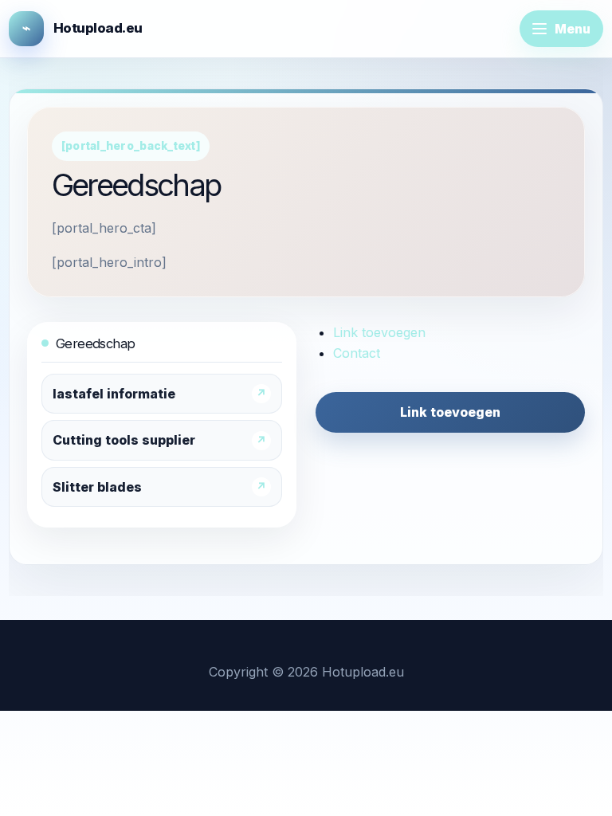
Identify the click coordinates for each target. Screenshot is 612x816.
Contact (356, 353)
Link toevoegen (379, 332)
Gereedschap (95, 343)
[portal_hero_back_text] (130, 145)
